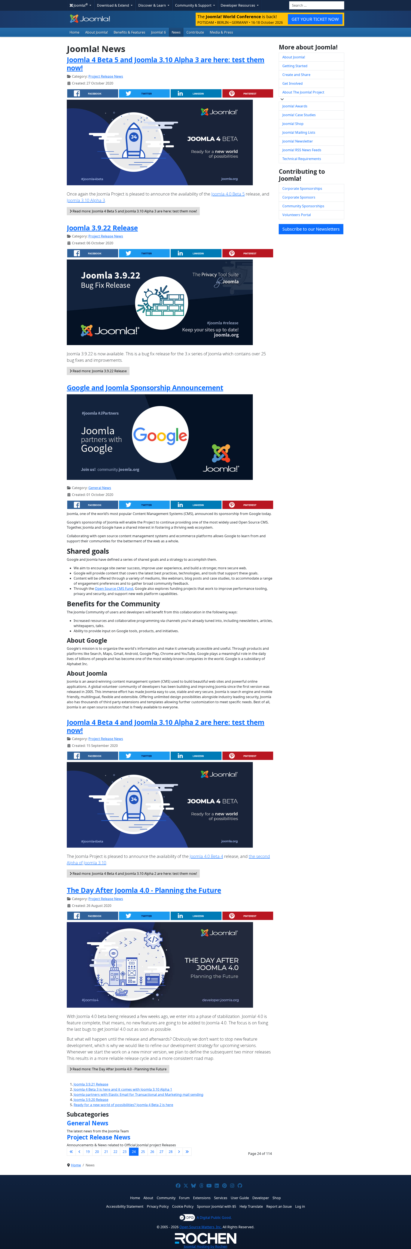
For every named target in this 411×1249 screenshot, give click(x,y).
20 (97, 1151)
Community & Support (193, 5)
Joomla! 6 (158, 32)
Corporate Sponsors (298, 197)
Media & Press (221, 32)
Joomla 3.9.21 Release (91, 1084)
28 (171, 1151)
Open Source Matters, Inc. (200, 1227)
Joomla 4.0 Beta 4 (206, 856)
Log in (300, 1206)
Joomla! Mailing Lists (298, 132)
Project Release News (105, 76)
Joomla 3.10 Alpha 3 (86, 200)
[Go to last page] (187, 1152)
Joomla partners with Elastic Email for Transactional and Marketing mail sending (138, 1094)
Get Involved (292, 83)
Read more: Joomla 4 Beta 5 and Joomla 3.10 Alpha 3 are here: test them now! (134, 211)
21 (106, 1151)
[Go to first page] (71, 1152)
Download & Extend (113, 5)
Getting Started (294, 66)
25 (143, 1151)
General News (99, 487)
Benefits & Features (129, 32)
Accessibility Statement (124, 1206)
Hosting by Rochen (205, 1246)
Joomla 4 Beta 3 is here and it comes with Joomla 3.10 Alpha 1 (123, 1089)
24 (134, 1151)
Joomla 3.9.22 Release (102, 227)
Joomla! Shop (293, 123)
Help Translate (251, 1206)
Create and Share (296, 74)
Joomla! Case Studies (299, 115)
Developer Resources (238, 5)
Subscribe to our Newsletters (311, 229)
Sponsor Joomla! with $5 (216, 1206)
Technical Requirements (301, 158)
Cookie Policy (183, 1206)
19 (88, 1151)
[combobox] (316, 5)
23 (125, 1151)
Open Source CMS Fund (114, 588)
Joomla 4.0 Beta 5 (228, 194)
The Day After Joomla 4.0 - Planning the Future (144, 890)
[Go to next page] (179, 1152)
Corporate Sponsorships (302, 188)
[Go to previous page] (79, 1152)
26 (152, 1151)
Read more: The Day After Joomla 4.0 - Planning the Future (119, 1069)
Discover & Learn (152, 5)
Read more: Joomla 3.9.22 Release (99, 371)
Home (74, 32)
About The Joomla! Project (303, 92)
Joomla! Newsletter (297, 141)
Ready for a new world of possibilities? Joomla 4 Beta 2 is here (123, 1104)
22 (115, 1151)
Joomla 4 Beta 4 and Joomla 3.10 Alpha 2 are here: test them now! (165, 726)
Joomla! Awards (294, 106)
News (176, 32)
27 (161, 1151)
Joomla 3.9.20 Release (91, 1099)
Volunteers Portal (296, 214)
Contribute (195, 32)
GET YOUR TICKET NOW (315, 19)
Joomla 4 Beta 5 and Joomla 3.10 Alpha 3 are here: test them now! (165, 63)
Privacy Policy (158, 1206)
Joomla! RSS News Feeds (301, 150)
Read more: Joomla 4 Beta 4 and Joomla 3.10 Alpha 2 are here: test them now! (134, 873)
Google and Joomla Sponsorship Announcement (145, 387)
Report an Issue (279, 1206)
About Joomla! (96, 32)
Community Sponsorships (303, 206)
